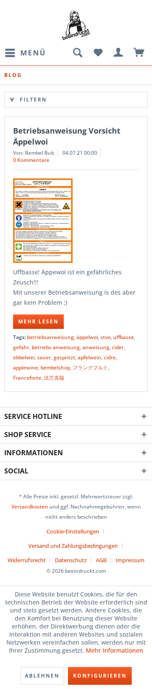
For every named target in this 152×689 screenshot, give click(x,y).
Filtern (33, 99)
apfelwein (89, 357)
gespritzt (64, 357)
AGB (101, 560)
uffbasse (123, 337)
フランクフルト (90, 367)
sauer (44, 357)
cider (118, 347)
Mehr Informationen (114, 650)
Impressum (130, 560)
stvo (105, 337)
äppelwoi (87, 337)
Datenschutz (71, 560)
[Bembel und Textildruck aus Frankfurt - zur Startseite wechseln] (76, 25)
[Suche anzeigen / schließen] (77, 52)
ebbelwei (24, 357)
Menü (33, 52)
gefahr (21, 347)
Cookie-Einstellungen (72, 531)
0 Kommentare (31, 160)
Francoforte (27, 377)
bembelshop (55, 367)
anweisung (95, 347)
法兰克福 (54, 377)
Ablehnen (42, 675)
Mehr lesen (38, 321)
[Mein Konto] (118, 52)
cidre (110, 357)
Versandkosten (29, 506)
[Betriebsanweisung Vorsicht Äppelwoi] (76, 220)
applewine (25, 367)
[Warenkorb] (139, 52)
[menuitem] (25, 52)
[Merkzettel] (98, 52)
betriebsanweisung (50, 337)
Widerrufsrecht (27, 560)
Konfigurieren (100, 675)
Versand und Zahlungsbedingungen (73, 546)
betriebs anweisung (56, 347)
